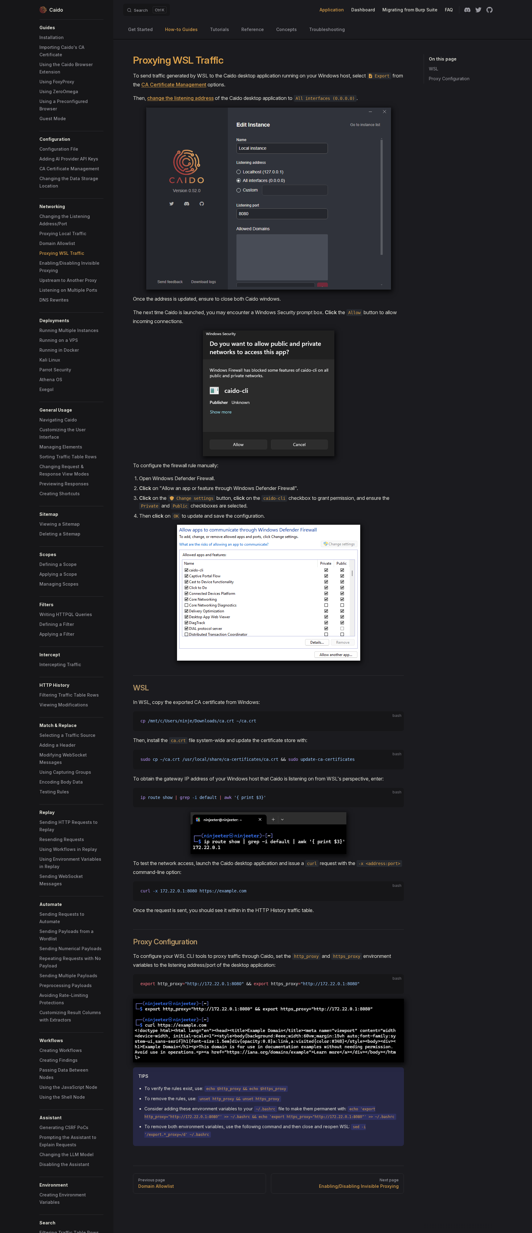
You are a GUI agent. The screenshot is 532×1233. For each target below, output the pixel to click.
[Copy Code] (394, 721)
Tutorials (219, 29)
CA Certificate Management (173, 84)
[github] (489, 9)
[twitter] (478, 9)
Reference (252, 29)
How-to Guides (181, 29)
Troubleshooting (327, 29)
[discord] (467, 9)
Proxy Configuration (449, 78)
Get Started (140, 29)
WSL (433, 68)
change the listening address (180, 98)
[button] (71, 28)
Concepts (286, 29)
